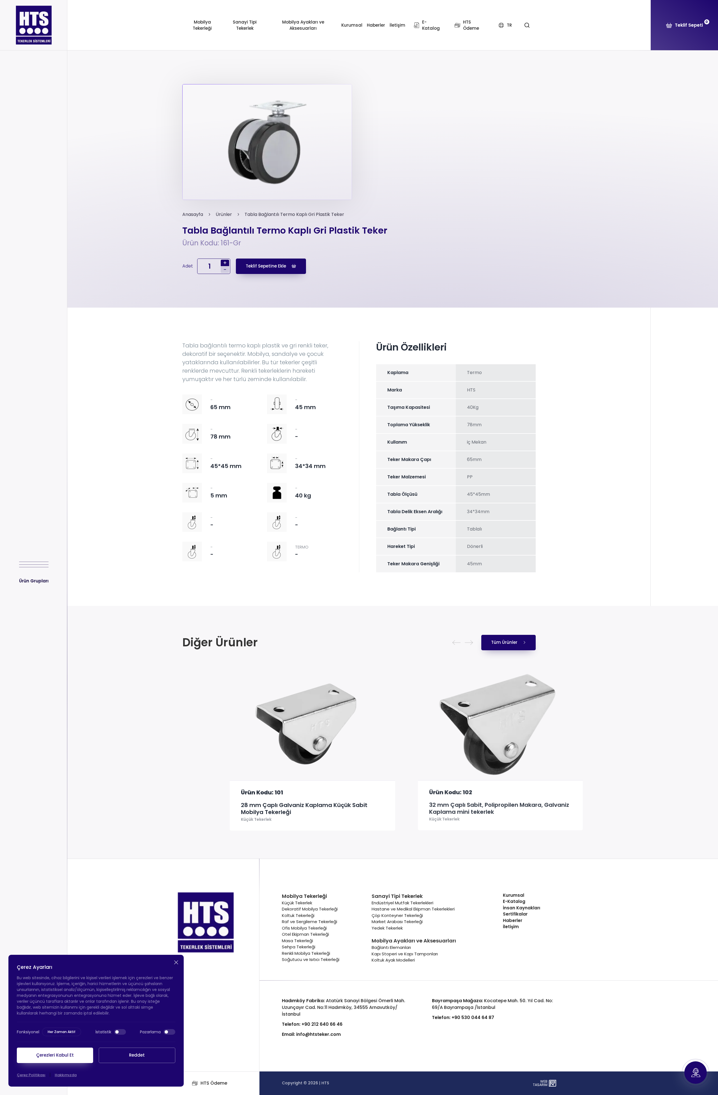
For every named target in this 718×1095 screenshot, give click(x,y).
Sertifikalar (515, 914)
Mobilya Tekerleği (202, 25)
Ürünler (224, 214)
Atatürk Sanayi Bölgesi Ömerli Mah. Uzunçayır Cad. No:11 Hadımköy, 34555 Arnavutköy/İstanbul (343, 1007)
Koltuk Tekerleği (298, 915)
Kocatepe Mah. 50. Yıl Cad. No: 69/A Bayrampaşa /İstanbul (492, 1004)
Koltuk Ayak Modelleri (393, 960)
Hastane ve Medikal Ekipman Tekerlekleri (413, 909)
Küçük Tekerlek (209, 819)
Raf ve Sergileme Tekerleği (309, 922)
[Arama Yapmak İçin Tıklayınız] (527, 25)
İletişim (397, 25)
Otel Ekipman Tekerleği (305, 934)
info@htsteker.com (311, 1034)
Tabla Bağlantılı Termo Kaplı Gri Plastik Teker (294, 214)
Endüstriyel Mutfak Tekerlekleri (402, 903)
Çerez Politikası (31, 1075)
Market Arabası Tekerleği (397, 922)
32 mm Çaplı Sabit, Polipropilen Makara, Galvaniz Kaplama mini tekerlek (451, 809)
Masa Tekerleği (297, 941)
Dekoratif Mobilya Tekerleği (310, 909)
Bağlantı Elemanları (391, 947)
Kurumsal (351, 25)
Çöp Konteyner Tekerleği (397, 915)
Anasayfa (192, 214)
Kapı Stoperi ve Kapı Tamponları (405, 954)
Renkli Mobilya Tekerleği (306, 953)
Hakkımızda (66, 1075)
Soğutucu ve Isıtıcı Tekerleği (310, 959)
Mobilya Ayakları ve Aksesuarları (303, 25)
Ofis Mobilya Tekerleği (304, 928)
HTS (325, 1083)
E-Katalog (514, 901)
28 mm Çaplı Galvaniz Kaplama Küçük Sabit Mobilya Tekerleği (257, 809)
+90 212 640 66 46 (312, 1024)
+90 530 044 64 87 (463, 1017)
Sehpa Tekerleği (298, 947)
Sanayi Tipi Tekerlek (245, 25)
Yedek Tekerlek (387, 928)
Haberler (376, 25)
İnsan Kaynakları (521, 908)
